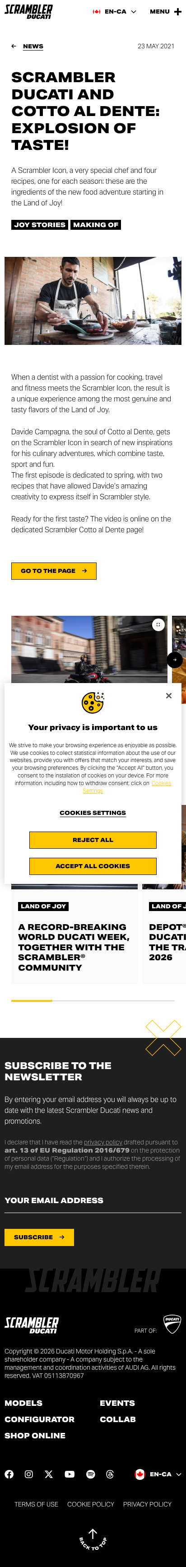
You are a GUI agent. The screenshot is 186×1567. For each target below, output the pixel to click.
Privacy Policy (147, 1504)
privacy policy (103, 1142)
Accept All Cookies (93, 866)
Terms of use (36, 1504)
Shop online (35, 1436)
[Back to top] (93, 1539)
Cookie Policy (90, 1504)
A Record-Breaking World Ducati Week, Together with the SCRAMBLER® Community (74, 947)
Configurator (39, 1419)
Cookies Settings (93, 813)
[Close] (169, 696)
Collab (118, 1419)
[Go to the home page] (29, 12)
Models (23, 1403)
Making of (95, 225)
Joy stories (39, 225)
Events (117, 1403)
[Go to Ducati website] (172, 1324)
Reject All (93, 840)
